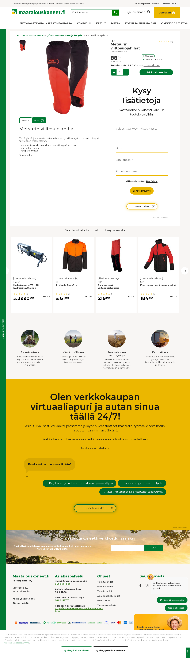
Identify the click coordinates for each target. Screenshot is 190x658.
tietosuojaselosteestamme (16, 642)
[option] (22, 45)
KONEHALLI (84, 23)
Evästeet (188, 652)
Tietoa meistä (20, 603)
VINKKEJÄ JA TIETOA (174, 23)
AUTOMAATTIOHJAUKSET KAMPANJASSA (45, 23)
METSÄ (115, 23)
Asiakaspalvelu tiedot (108, 596)
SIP (113, 41)
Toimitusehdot (105, 582)
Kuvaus (25, 120)
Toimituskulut (104, 591)
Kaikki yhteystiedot (24, 598)
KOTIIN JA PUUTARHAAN (140, 23)
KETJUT (101, 23)
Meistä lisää (103, 600)
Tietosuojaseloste (106, 605)
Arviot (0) (39, 120)
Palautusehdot (105, 586)
